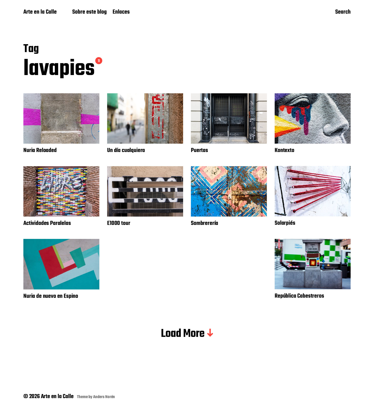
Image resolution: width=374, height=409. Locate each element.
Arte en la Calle (40, 12)
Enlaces (121, 12)
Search (343, 12)
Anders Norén (104, 397)
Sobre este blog (89, 12)
